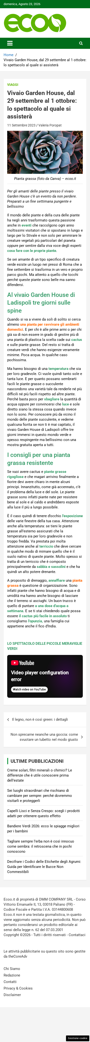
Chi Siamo (12, 969)
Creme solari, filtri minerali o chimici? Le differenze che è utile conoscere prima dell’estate (39, 775)
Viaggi (12, 85)
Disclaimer (12, 995)
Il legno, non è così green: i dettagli (40, 719)
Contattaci (77, 935)
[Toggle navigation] (10, 43)
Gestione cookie (77, 1038)
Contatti (10, 982)
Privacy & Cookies (18, 988)
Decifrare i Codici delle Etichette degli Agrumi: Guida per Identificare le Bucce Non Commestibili (44, 866)
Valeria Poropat (50, 125)
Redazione (12, 975)
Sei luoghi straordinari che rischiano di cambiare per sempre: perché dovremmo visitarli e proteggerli (39, 795)
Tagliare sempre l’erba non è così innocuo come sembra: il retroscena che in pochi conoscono (40, 846)
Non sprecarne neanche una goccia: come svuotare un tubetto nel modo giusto (44, 737)
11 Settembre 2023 (21, 125)
